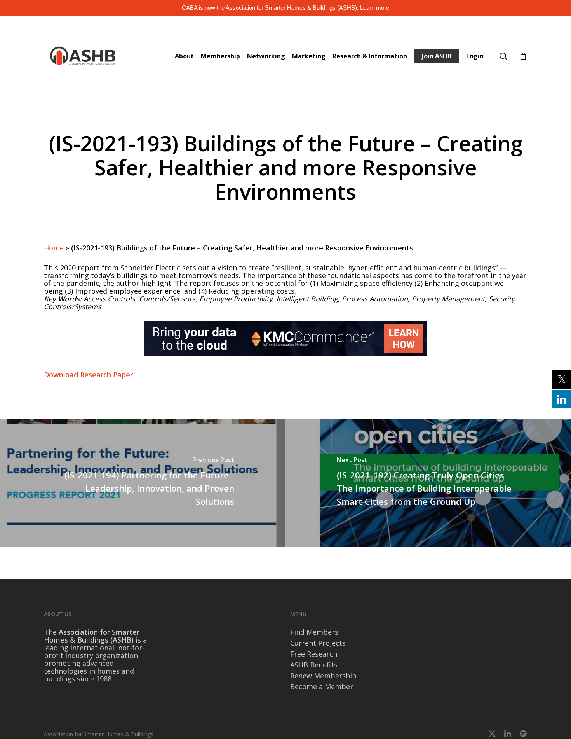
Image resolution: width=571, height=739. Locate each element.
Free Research (313, 654)
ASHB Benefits (314, 665)
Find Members (314, 632)
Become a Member (321, 686)
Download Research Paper (88, 374)
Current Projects (318, 643)
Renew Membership (323, 675)
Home (54, 247)
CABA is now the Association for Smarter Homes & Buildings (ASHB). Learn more (285, 7)
